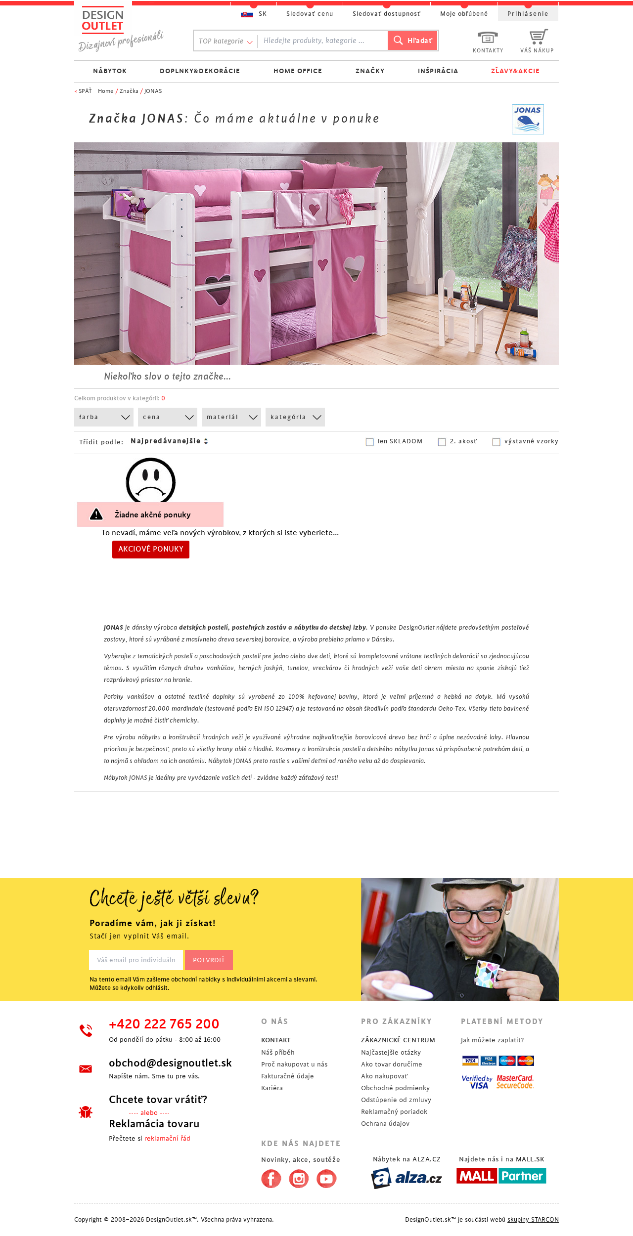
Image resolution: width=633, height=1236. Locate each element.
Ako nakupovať (384, 1076)
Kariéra (272, 1088)
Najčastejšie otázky (391, 1052)
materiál (222, 417)
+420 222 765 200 (164, 1024)
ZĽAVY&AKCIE (515, 71)
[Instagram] (299, 1176)
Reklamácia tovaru (154, 1124)
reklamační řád (167, 1138)
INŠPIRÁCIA (438, 71)
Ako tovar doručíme (391, 1064)
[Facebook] (268, 1176)
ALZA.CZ (426, 1159)
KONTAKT (276, 1040)
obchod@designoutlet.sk (170, 1063)
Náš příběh (278, 1052)
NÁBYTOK (110, 71)
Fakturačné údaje (287, 1076)
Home (106, 91)
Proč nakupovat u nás (294, 1064)
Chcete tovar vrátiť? (158, 1100)
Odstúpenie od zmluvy (396, 1100)
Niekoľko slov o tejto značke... (167, 376)
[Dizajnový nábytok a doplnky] (124, 28)
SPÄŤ (85, 91)
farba (89, 417)
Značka (129, 91)
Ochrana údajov (385, 1123)
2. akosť (463, 441)
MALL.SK (530, 1159)
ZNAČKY (370, 71)
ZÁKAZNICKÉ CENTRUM (398, 1040)
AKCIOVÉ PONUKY (150, 549)
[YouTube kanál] (327, 1176)
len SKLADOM (400, 441)
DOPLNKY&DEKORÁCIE (200, 71)
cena (152, 417)
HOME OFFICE (297, 71)
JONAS (153, 91)
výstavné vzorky (531, 441)
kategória (289, 417)
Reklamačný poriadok (394, 1111)
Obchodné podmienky (395, 1088)
